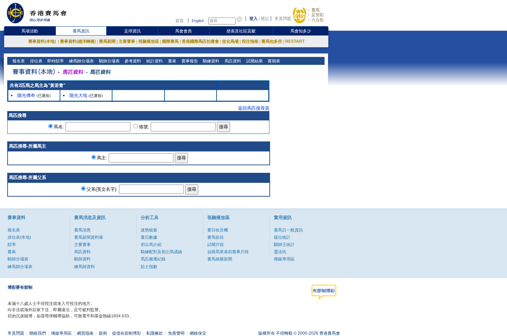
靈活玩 (280, 251)
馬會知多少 (300, 31)
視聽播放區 (148, 41)
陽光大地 (78, 95)
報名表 (18, 61)
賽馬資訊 (81, 31)
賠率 (12, 244)
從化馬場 (230, 41)
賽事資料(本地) (42, 41)
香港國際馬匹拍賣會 (200, 41)
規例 (103, 333)
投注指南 (250, 41)
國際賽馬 (170, 41)
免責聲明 (176, 333)
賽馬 (315, 10)
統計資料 (154, 61)
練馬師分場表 (81, 61)
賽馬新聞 (107, 41)
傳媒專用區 (284, 259)
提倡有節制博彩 (126, 333)
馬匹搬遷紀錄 (153, 259)
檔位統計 (282, 237)
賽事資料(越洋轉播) (78, 41)
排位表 (35, 61)
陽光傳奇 (26, 95)
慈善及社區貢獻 (241, 31)
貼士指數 (149, 266)
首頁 (179, 20)
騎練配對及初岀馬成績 (161, 251)
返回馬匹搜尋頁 (253, 108)
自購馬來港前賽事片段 (228, 251)
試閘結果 (254, 61)
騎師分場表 (109, 61)
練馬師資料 (84, 266)
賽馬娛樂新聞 (219, 259)
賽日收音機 (217, 230)
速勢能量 (149, 230)
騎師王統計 (284, 244)
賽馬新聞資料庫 (88, 237)
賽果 (171, 61)
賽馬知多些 (271, 41)
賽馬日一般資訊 (288, 230)
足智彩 (317, 14)
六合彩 (317, 20)
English (198, 21)
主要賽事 (127, 41)
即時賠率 (55, 61)
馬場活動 (29, 31)
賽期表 (273, 61)
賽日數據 (149, 237)
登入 (253, 18)
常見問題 (283, 18)
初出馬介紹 (151, 244)
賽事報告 (189, 61)
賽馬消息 (82, 230)
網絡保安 (198, 333)
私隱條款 (154, 333)
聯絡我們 (37, 333)
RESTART (295, 41)
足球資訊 (132, 31)
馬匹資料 (232, 61)
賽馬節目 (215, 237)
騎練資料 (210, 61)
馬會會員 (183, 31)
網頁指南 (85, 333)
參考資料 (132, 61)
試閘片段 (215, 244)
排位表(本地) (19, 237)
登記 (265, 18)
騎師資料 (82, 259)
